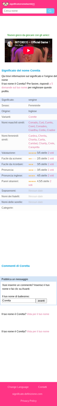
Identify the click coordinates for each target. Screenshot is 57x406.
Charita (32, 139)
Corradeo (41, 126)
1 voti (51, 158)
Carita (41, 139)
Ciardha (33, 130)
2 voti (51, 152)
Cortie (42, 130)
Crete (51, 143)
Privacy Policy (29, 401)
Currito (49, 122)
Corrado (33, 122)
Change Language (18, 387)
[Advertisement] (28, 25)
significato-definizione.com (27, 394)
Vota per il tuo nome (38, 314)
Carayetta (33, 147)
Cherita (42, 135)
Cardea (32, 135)
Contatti (42, 387)
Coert (31, 126)
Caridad (33, 143)
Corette (32, 117)
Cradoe (51, 130)
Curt (41, 122)
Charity (43, 143)
